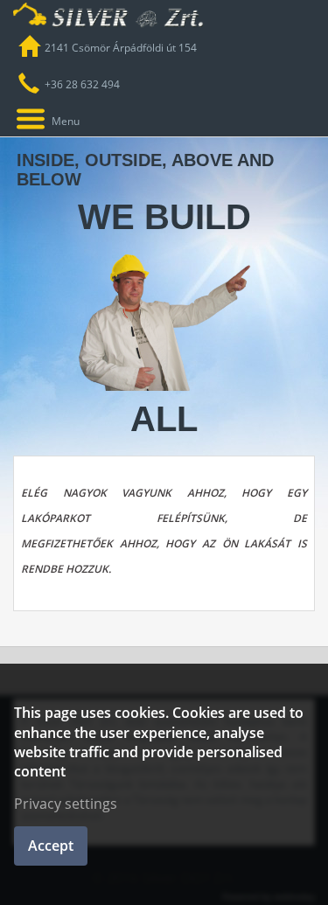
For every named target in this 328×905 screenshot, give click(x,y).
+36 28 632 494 (82, 84)
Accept (50, 845)
